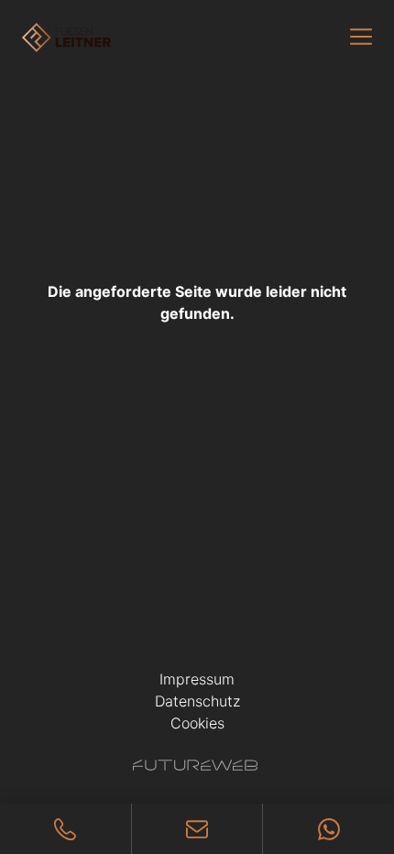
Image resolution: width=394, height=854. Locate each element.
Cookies (197, 723)
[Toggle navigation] (361, 36)
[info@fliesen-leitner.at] (197, 829)
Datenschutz (197, 701)
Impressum (197, 679)
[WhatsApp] (328, 829)
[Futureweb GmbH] (195, 765)
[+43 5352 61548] (65, 829)
